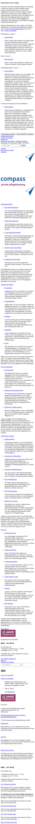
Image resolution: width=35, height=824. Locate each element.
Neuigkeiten (8, 288)
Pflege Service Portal (7, 150)
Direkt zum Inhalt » (22, 141)
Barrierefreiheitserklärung (8, 717)
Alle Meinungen (10, 692)
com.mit (3, 148)
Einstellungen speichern (8, 134)
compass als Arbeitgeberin (13, 456)
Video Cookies (5, 56)
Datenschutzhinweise (7, 136)
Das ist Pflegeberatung (11, 207)
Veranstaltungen (9, 301)
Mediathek (8, 330)
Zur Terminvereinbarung (8, 658)
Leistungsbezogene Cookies (9, 68)
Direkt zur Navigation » (8, 141)
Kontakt (3, 715)
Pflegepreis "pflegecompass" (13, 407)
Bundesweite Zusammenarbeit (14, 390)
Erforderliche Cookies (8, 34)
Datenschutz (4, 723)
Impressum (4, 139)
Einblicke (7, 316)
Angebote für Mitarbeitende (13, 469)
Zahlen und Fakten (10, 550)
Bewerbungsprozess (11, 491)
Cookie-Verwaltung (10, 30)
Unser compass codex (11, 577)
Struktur (7, 588)
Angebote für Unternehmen (13, 247)
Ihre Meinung (9, 603)
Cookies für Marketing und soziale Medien (14, 103)
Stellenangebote (9, 439)
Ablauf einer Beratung (11, 221)
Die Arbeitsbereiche (11, 479)
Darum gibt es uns (10, 533)
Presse (7, 343)
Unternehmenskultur (11, 561)
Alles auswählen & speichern (25, 134)
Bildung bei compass (11, 501)
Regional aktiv (9, 370)
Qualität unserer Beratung (12, 259)
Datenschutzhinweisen (17, 29)
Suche (23, 145)
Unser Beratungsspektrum (13, 232)
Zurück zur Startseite (7, 678)
